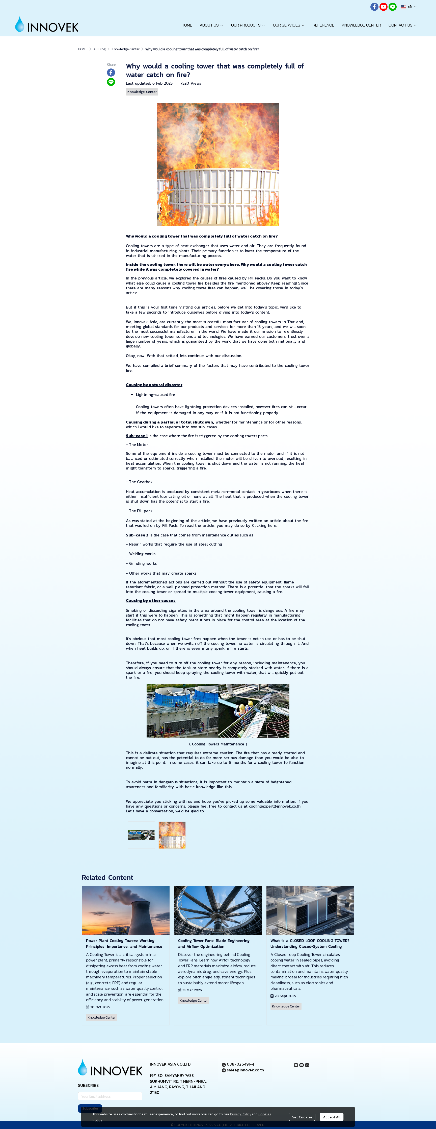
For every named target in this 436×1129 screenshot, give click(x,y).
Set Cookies (302, 1117)
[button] (408, 6)
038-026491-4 (240, 1064)
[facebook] (374, 7)
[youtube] (383, 7)
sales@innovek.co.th (245, 1070)
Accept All (331, 1117)
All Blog (99, 49)
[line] (393, 7)
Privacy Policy (240, 1114)
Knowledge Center (126, 49)
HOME (83, 49)
